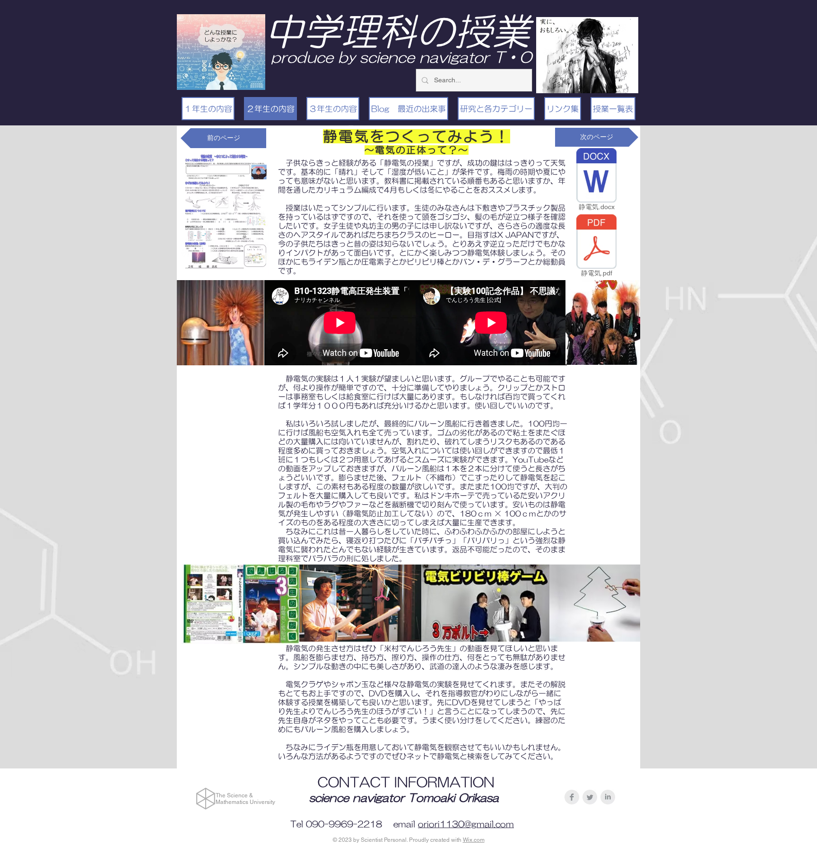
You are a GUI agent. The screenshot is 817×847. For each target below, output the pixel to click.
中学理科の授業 (397, 31)
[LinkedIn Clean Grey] (607, 797)
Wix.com (474, 840)
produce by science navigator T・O (401, 57)
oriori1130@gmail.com (466, 824)
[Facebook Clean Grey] (572, 797)
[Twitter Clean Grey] (589, 797)
